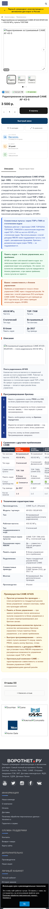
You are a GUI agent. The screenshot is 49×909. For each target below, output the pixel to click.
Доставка (6, 812)
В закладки (14, 128)
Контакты (6, 837)
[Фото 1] (11, 79)
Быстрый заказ (24, 121)
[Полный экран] (43, 69)
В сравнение (37, 128)
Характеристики (26, 169)
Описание (8, 169)
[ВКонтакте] (39, 783)
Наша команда (8, 799)
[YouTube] (4, 783)
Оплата (5, 808)
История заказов (9, 882)
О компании (7, 804)
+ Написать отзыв (24, 693)
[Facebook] (30, 783)
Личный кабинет (9, 878)
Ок (24, 904)
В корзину (33, 111)
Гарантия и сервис (10, 823)
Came (6, 92)
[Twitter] (13, 783)
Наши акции (7, 864)
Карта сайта (7, 846)
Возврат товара (8, 841)
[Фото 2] (21, 79)
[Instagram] (22, 783)
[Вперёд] (44, 49)
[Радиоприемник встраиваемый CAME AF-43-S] (24, 50)
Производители (8, 860)
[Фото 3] (31, 79)
